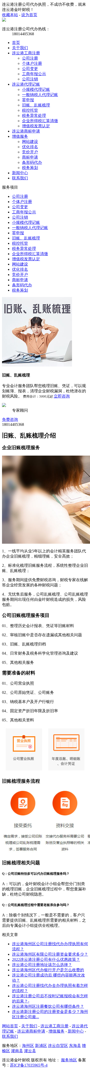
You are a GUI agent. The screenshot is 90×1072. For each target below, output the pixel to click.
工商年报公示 (34, 74)
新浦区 (41, 1045)
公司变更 (30, 69)
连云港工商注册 (26, 53)
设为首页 (29, 15)
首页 (16, 42)
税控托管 (30, 110)
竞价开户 (30, 152)
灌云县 (30, 1051)
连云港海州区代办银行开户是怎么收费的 (48, 970)
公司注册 (30, 58)
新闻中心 (20, 173)
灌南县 (17, 1051)
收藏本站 (10, 15)
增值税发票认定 (36, 126)
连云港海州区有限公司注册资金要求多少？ (50, 954)
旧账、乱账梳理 (36, 105)
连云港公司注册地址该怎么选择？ (42, 965)
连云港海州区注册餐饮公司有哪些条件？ (48, 1006)
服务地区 (69, 1060)
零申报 (28, 100)
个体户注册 (32, 63)
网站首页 (10, 1026)
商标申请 (30, 157)
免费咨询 (10, 419)
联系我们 (20, 178)
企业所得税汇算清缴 (40, 121)
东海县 (75, 1045)
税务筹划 (30, 168)
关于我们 (20, 48)
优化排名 (30, 147)
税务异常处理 (34, 115)
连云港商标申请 (26, 131)
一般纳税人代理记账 (40, 95)
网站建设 (30, 141)
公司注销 (30, 79)
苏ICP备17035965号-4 (29, 1065)
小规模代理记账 (36, 89)
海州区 (28, 1045)
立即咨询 (62, 396)
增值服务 (20, 136)
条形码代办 (32, 162)
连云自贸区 (58, 1045)
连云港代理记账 (26, 84)
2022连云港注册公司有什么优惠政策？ (46, 959)
